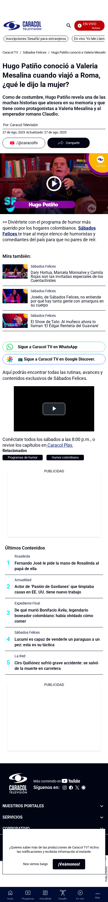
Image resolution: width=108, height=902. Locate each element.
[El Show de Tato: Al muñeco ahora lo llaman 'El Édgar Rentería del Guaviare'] (15, 321)
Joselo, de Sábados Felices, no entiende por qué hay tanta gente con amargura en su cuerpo (67, 301)
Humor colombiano (65, 457)
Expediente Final (27, 603)
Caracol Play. (59, 445)
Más (97, 897)
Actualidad (23, 580)
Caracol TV (10, 52)
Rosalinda (22, 556)
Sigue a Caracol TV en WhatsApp (47, 346)
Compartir (73, 143)
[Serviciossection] (101, 817)
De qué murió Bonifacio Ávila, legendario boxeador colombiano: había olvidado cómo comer (54, 616)
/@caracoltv (27, 142)
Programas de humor (22, 457)
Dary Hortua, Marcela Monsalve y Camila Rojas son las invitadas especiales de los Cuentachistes (67, 276)
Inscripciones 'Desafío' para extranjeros (36, 39)
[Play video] (54, 183)
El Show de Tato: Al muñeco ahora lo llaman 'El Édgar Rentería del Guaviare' (65, 323)
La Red (20, 656)
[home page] (22, 25)
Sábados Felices (34, 52)
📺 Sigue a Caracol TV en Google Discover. (56, 359)
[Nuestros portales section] (101, 806)
